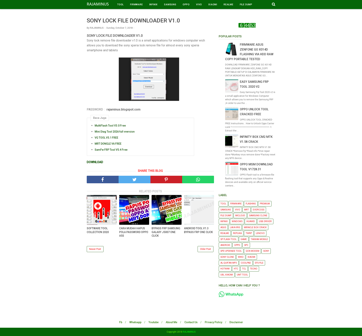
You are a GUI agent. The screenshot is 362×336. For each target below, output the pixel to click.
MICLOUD (240, 215)
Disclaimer (236, 322)
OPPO (186, 4)
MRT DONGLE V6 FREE (108, 143)
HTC (236, 268)
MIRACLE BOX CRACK (255, 227)
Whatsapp (135, 322)
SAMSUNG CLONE (258, 215)
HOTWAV (225, 268)
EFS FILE (259, 263)
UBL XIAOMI (226, 274)
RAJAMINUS (98, 4)
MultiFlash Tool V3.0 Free (110, 125)
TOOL (120, 4)
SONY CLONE (227, 257)
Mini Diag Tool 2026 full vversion (115, 131)
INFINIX (153, 4)
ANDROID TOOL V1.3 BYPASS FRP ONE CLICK (198, 230)
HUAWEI (250, 221)
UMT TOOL (242, 274)
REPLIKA (237, 233)
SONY (266, 251)
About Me (171, 322)
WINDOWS (237, 221)
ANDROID (225, 245)
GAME (244, 239)
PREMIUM (265, 203)
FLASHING (251, 203)
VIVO (199, 4)
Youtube (154, 322)
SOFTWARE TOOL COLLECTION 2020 (98, 230)
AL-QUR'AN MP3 (228, 263)
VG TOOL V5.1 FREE (106, 137)
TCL (244, 268)
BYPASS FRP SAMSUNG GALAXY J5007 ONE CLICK (166, 232)
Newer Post (95, 249)
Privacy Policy (213, 322)
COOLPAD (246, 263)
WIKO (241, 257)
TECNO (253, 268)
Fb (120, 322)
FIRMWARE (136, 4)
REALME (228, 4)
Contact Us (191, 322)
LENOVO (260, 233)
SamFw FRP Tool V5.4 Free (111, 149)
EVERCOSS (258, 209)
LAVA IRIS (235, 227)
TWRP (249, 233)
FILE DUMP (246, 4)
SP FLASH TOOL (228, 239)
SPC (246, 245)
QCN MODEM (252, 251)
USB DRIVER (265, 221)
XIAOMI (212, 4)
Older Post (205, 249)
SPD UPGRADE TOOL (231, 251)
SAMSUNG (170, 4)
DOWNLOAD (95, 162)
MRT (246, 209)
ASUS (223, 227)
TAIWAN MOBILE (259, 239)
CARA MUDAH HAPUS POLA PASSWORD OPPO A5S (133, 232)
